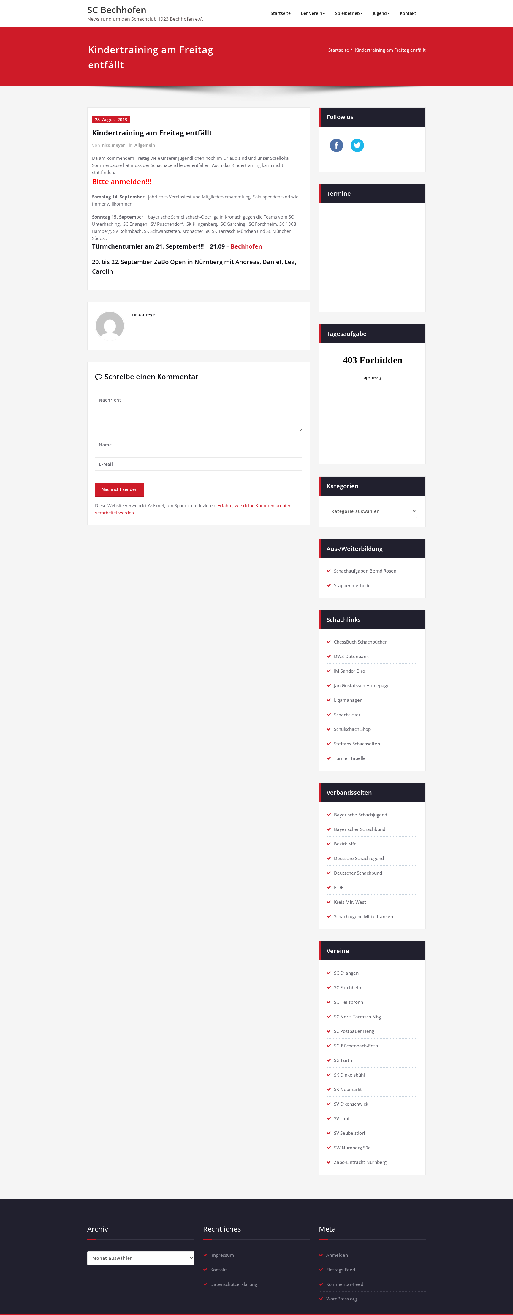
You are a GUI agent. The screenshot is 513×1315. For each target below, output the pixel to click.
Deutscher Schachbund (358, 873)
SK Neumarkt (348, 1089)
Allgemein (144, 145)
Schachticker (347, 714)
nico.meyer (113, 145)
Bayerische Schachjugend (360, 815)
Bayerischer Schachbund (359, 829)
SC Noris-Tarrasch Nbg (357, 1017)
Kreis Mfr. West (350, 902)
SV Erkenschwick (351, 1104)
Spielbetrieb (347, 13)
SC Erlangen (346, 973)
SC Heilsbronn (348, 1002)
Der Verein (311, 13)
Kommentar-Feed (344, 1284)
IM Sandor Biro (349, 671)
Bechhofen (246, 246)
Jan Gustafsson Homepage (362, 685)
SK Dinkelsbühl (349, 1075)
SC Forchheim (348, 987)
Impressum (222, 1255)
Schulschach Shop (352, 729)
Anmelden (337, 1255)
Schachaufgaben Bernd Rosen (365, 571)
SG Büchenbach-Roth (356, 1046)
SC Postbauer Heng (354, 1031)
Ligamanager (348, 700)
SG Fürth (343, 1060)
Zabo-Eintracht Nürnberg (360, 1162)
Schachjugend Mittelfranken (363, 916)
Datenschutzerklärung (233, 1284)
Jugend (380, 13)
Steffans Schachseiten (357, 744)
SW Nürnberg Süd (352, 1147)
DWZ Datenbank (351, 656)
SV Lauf (341, 1118)
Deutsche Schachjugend (359, 858)
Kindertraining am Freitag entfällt (390, 50)
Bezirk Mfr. (345, 844)
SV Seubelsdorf (349, 1133)
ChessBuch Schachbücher (360, 642)
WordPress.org (341, 1299)
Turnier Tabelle (350, 758)
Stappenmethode (352, 585)
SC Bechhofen (116, 10)
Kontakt (408, 13)
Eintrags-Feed (340, 1270)
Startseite (281, 13)
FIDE (338, 887)
